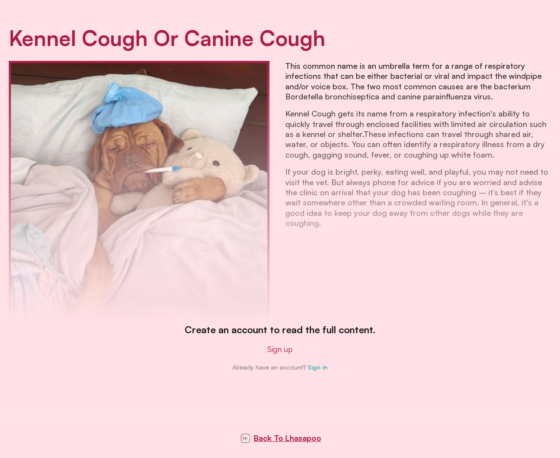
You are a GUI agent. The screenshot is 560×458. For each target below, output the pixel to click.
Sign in (318, 367)
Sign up (280, 349)
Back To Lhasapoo (287, 438)
